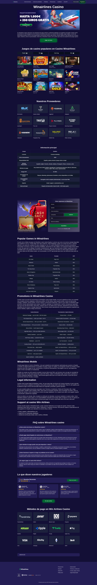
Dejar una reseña (72, 480)
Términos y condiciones (74, 568)
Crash (55, 53)
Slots (71, 53)
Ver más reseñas (48, 500)
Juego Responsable (74, 572)
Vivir (40, 53)
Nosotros (60, 568)
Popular (24, 53)
